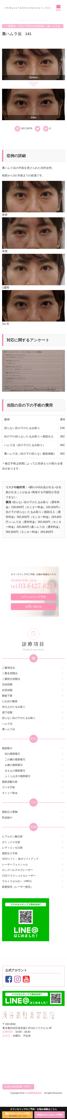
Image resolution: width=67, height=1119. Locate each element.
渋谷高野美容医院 (33, 1093)
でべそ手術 (8, 787)
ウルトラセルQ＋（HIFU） (17, 881)
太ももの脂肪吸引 (15, 770)
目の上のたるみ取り (13, 706)
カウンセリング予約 (33, 596)
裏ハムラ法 (8, 729)
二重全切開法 (10, 673)
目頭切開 (7, 684)
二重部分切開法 (11, 678)
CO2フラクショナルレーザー (19, 875)
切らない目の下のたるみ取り (19, 717)
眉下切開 (7, 712)
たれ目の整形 (10, 701)
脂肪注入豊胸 (10, 811)
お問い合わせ (33, 606)
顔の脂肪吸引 (12, 753)
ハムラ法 (7, 723)
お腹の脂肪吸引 (14, 764)
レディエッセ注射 (12, 847)
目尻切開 (7, 690)
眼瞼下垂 (7, 695)
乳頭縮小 (7, 817)
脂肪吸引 (7, 748)
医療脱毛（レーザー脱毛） (17, 886)
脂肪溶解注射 (10, 781)
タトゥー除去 (10, 792)
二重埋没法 (8, 667)
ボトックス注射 (11, 842)
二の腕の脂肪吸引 (15, 759)
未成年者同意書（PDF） (18, 1086)
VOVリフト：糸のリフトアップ (20, 858)
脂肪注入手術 (10, 853)
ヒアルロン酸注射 (12, 836)
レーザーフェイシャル (15, 864)
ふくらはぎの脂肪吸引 (18, 776)
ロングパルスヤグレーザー (17, 869)
